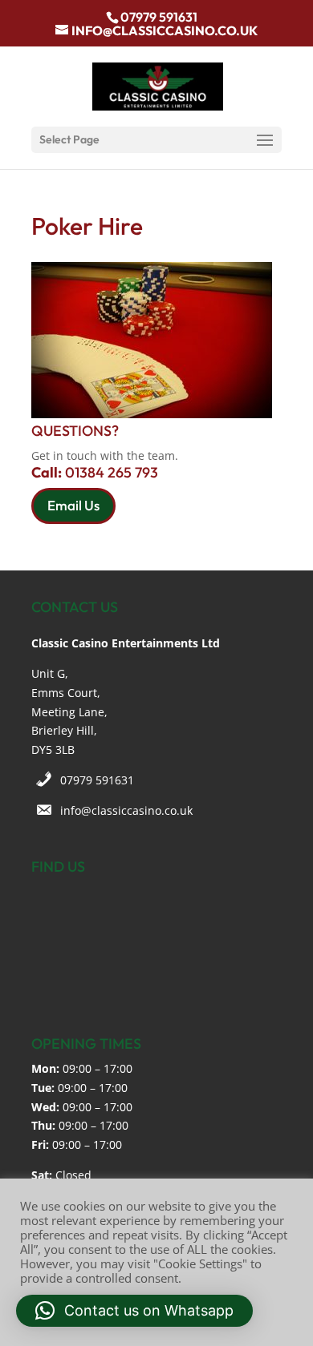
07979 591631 (97, 780)
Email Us (73, 505)
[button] (134, 1311)
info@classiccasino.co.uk (126, 810)
